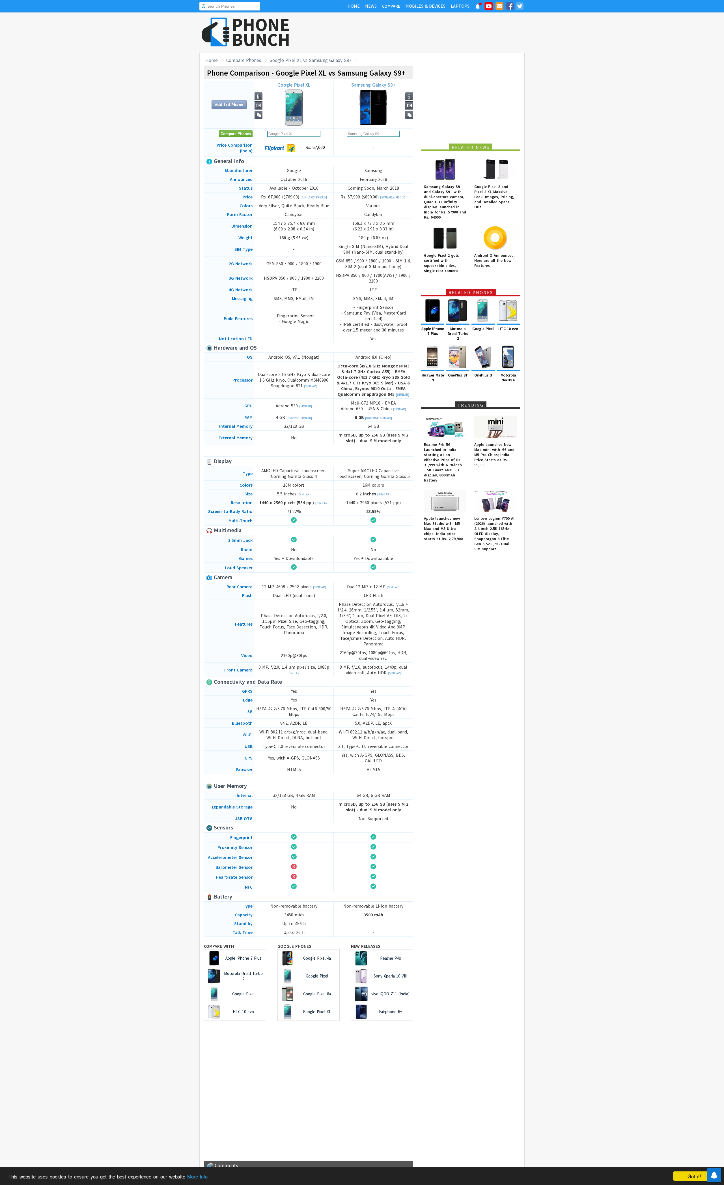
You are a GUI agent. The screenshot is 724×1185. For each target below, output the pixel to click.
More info (197, 1176)
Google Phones (294, 946)
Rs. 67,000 (314, 147)
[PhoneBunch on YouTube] (488, 7)
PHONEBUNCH (261, 32)
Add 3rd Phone (229, 104)
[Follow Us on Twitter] (519, 7)
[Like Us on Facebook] (509, 7)
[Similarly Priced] (314, 197)
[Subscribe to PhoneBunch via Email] (499, 7)
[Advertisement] (422, 32)
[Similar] (310, 386)
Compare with (219, 946)
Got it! (694, 1176)
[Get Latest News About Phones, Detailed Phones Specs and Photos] (215, 32)
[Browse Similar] (299, 418)
